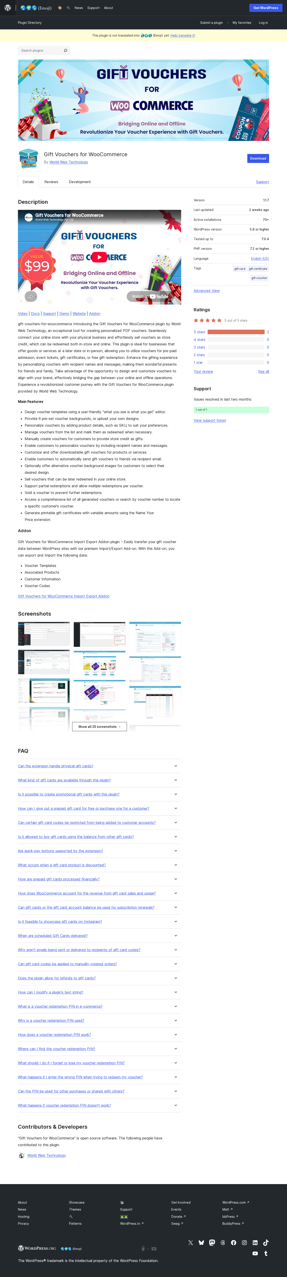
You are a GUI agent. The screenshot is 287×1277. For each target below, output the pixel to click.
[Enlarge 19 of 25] (175, 662)
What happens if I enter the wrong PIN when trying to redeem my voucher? (80, 1077)
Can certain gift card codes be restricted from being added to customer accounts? (87, 823)
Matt (227, 1209)
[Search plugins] (65, 50)
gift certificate (258, 268)
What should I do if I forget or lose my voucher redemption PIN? (71, 1063)
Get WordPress (266, 8)
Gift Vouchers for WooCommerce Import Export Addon (63, 596)
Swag (177, 1223)
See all (263, 371)
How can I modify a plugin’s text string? (50, 992)
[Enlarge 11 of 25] (119, 656)
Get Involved (181, 1202)
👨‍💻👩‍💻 (124, 1216)
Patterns (75, 1223)
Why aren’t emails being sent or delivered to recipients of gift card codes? (79, 950)
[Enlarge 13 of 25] (119, 715)
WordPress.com (236, 1202)
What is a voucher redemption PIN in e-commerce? (60, 1006)
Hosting (23, 1216)
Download (258, 158)
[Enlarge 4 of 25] (64, 713)
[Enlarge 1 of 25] (64, 627)
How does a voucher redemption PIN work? (54, 1035)
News (22, 1209)
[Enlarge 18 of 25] (175, 627)
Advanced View (207, 290)
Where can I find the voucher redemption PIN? (56, 1049)
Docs (35, 313)
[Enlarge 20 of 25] (175, 692)
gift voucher (259, 278)
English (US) (260, 258)
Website (79, 313)
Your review (203, 371)
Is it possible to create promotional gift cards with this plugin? (69, 794)
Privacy (23, 1223)
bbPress (230, 1216)
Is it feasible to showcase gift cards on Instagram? (60, 921)
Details (28, 182)
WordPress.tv (132, 1223)
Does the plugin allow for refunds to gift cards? (57, 978)
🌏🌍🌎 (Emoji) (71, 1249)
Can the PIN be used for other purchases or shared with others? (71, 1091)
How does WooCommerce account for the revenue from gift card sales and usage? (87, 893)
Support (262, 182)
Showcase (77, 1202)
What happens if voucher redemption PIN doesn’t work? (64, 1105)
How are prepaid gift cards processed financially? (59, 879)
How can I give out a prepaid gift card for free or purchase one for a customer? (83, 808)
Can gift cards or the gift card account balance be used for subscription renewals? (86, 907)
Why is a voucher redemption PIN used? (51, 1020)
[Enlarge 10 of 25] (119, 627)
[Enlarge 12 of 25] (119, 686)
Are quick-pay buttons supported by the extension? (60, 851)
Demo (64, 313)
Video (23, 313)
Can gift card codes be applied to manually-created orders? (67, 964)
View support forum (210, 420)
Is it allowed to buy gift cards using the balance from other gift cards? (76, 837)
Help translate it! (183, 35)
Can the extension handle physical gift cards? (55, 766)
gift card (239, 268)
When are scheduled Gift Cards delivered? (53, 936)
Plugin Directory (30, 22)
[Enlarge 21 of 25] (175, 730)
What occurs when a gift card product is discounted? (62, 865)
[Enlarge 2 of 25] (64, 655)
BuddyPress (233, 1223)
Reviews (51, 182)
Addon (94, 313)
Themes (75, 1209)
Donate (178, 1216)
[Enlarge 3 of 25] (64, 684)
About (22, 1202)
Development (80, 182)
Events (176, 1209)
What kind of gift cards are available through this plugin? (64, 780)
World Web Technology (69, 162)
